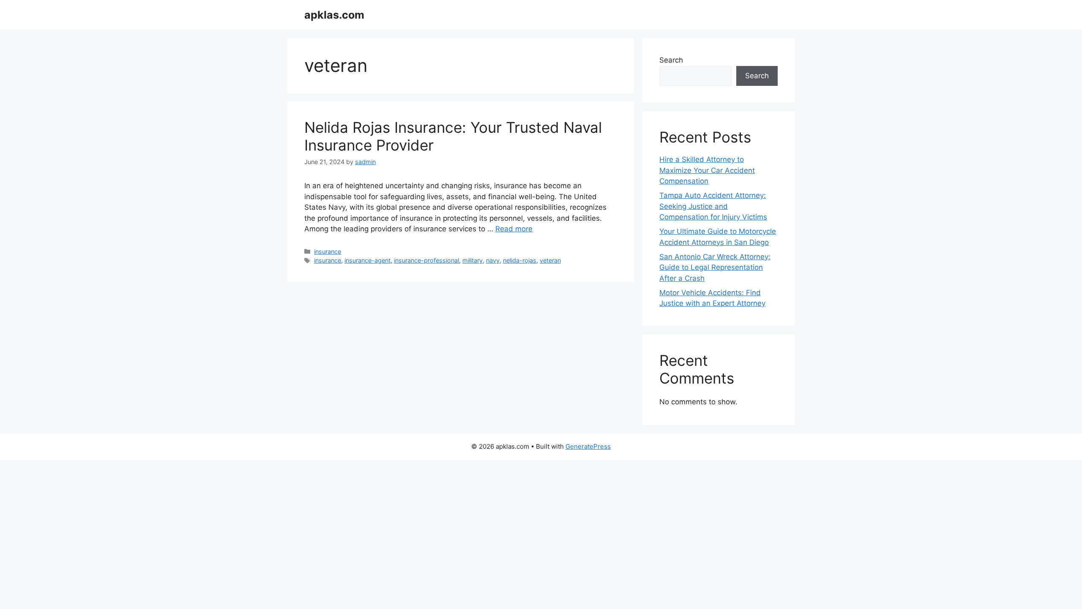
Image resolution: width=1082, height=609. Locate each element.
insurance (327, 251)
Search (671, 60)
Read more (514, 229)
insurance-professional (426, 260)
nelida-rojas (519, 260)
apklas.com (334, 14)
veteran (550, 260)
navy (493, 260)
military (472, 260)
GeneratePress (588, 446)
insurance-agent (367, 260)
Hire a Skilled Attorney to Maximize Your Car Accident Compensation (707, 170)
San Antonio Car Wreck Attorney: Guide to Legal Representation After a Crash (715, 267)
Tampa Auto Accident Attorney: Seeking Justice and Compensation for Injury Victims (713, 206)
